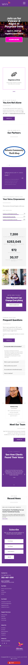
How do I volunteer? (8, 373)
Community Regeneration (6, 603)
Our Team (3, 629)
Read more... (5, 518)
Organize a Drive (14, 80)
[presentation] (22, 178)
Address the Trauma (5, 607)
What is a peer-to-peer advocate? (11, 362)
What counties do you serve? (10, 366)
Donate (2, 594)
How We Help (3, 620)
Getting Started (4, 614)
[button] (24, 3)
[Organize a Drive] (14, 74)
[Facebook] (2, 643)
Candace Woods (12, 507)
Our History (3, 627)
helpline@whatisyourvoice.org (17, 113)
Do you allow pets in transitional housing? (13, 369)
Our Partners (3, 592)
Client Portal (3, 618)
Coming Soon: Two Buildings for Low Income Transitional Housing (13, 511)
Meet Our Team (17, 424)
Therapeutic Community (6, 601)
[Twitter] (4, 643)
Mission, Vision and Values (6, 588)
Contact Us (3, 635)
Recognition (3, 633)
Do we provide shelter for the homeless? (13, 346)
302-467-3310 (7, 577)
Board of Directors (4, 631)
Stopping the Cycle (4, 605)
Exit (12, 663)
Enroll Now (3, 616)
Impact (2, 590)
